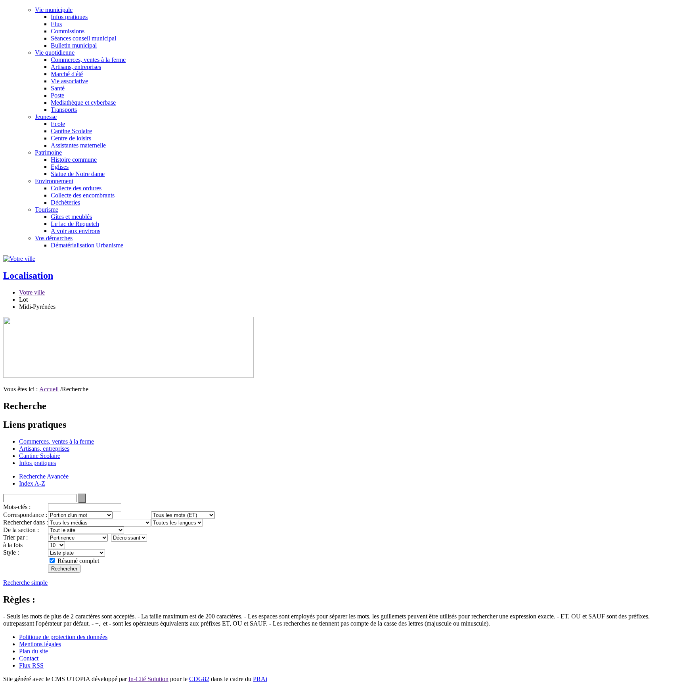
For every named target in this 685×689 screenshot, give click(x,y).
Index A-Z (32, 483)
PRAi (260, 679)
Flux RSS (31, 665)
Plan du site (33, 651)
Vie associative (69, 81)
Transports (64, 109)
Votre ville (32, 292)
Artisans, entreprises (76, 66)
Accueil (49, 389)
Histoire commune (74, 159)
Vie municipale (54, 9)
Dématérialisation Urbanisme (87, 245)
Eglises (60, 166)
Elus (56, 24)
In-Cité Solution (148, 679)
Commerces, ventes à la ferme (88, 59)
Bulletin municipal (74, 45)
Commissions (67, 31)
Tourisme (46, 209)
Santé (58, 88)
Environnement (54, 181)
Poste (57, 95)
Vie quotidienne (55, 52)
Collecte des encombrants (83, 195)
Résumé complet (78, 560)
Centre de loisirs (71, 138)
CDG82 (199, 679)
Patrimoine (48, 152)
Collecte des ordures (76, 188)
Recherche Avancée (44, 476)
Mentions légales (40, 644)
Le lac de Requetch (75, 223)
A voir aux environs (75, 231)
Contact (28, 658)
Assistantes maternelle (78, 145)
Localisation (28, 275)
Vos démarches (54, 238)
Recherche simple (25, 582)
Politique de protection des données (63, 636)
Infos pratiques (69, 16)
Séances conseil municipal (83, 38)
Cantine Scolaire (71, 131)
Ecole (58, 124)
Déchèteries (65, 202)
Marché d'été (67, 74)
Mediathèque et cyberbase (83, 102)
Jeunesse (46, 116)
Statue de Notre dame (78, 173)
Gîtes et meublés (71, 216)
